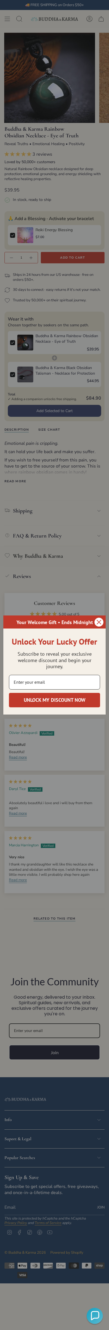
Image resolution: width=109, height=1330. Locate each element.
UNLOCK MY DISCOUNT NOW (55, 700)
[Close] (99, 622)
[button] (95, 1316)
